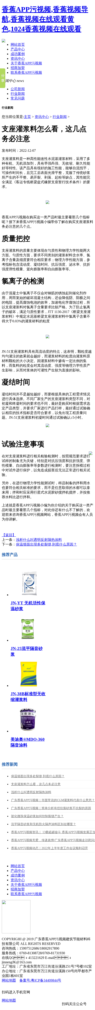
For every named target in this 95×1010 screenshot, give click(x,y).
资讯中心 (18, 58)
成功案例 (18, 54)
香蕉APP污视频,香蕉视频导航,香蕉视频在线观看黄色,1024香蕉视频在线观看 (45, 19)
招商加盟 (18, 68)
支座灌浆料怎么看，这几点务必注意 (36, 784)
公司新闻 (18, 89)
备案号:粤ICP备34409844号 (40, 980)
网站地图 (9, 980)
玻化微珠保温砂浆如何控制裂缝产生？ (37, 816)
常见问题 (18, 98)
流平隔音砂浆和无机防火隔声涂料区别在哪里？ (43, 824)
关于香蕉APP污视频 (26, 63)
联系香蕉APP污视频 (26, 72)
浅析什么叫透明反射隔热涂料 (39, 540)
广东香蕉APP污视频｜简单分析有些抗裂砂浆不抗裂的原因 (51, 808)
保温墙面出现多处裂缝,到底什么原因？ (46, 544)
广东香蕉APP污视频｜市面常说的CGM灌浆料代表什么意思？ (53, 800)
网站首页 (18, 44)
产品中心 (18, 49)
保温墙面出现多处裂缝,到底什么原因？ (38, 776)
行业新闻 (18, 94)
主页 (27, 117)
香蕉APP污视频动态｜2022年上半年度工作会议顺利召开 (49, 848)
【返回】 (9, 535)
